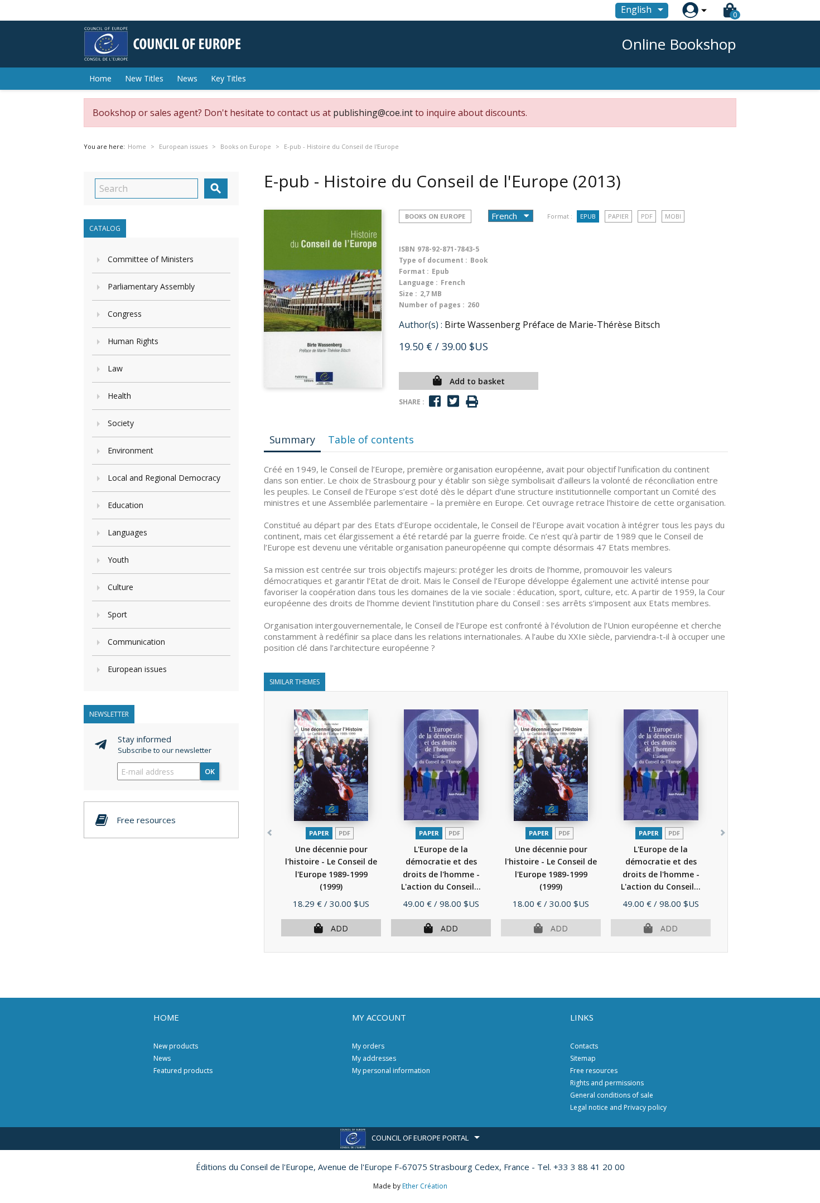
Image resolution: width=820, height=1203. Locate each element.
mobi (673, 216)
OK (210, 771)
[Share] (435, 401)
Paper (319, 833)
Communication (136, 641)
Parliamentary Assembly (151, 286)
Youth (118, 559)
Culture (120, 587)
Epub (588, 216)
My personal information (391, 1070)
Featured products (183, 1070)
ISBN (407, 249)
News (187, 78)
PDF (647, 216)
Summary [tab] (292, 439)
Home (100, 78)
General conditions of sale (611, 1095)
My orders (368, 1046)
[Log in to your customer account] (690, 10)
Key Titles (228, 78)
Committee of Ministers (151, 259)
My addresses (374, 1058)
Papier (618, 216)
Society (121, 423)
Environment (130, 450)
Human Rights (133, 341)
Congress (125, 313)
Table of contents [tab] (371, 439)
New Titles (144, 78)
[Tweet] (453, 401)
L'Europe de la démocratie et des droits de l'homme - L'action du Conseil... (441, 874)
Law (115, 368)
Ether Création (424, 1186)
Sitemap (583, 1058)
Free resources (594, 1070)
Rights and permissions (607, 1083)
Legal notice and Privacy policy (618, 1107)
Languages (127, 532)
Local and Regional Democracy (164, 477)
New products (175, 1046)
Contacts (584, 1046)
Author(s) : (420, 324)
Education (125, 505)
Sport (117, 614)
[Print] (472, 401)
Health (119, 395)
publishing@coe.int (373, 113)
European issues (137, 669)
